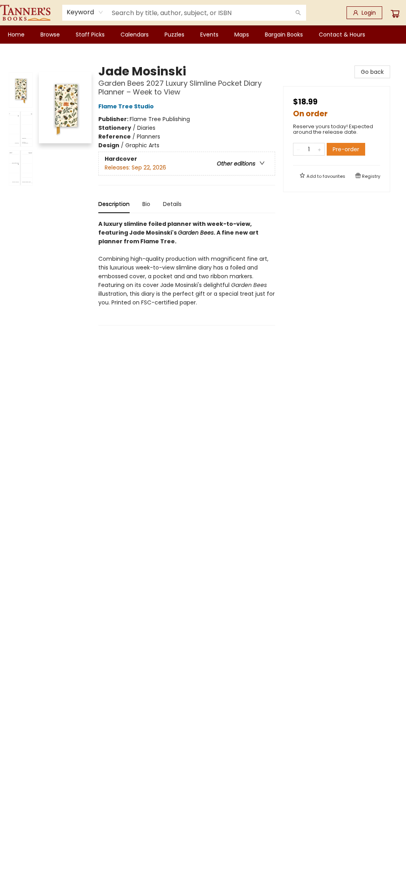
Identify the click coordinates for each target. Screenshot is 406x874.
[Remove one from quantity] (298, 149)
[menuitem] (16, 34)
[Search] (298, 13)
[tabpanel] (186, 272)
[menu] (203, 34)
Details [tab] (172, 204)
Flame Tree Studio (126, 106)
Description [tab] (114, 204)
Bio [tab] (146, 204)
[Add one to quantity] (319, 149)
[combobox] (85, 12)
